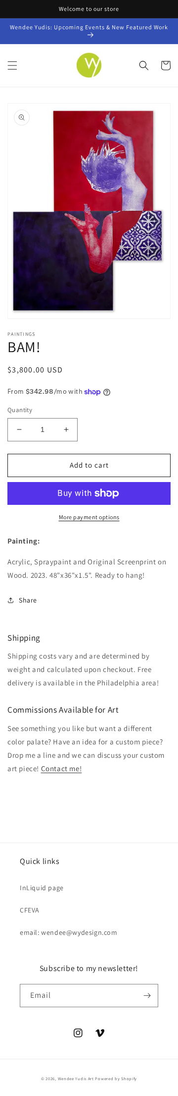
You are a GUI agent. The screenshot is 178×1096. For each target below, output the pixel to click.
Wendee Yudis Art (76, 1078)
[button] (12, 65)
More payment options (89, 517)
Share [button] (28, 600)
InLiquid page (42, 887)
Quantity (19, 410)
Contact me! (61, 768)
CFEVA (30, 910)
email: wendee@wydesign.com (69, 932)
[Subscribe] (147, 995)
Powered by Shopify (116, 1078)
